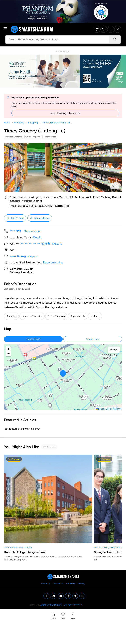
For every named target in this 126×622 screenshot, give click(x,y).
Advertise (70, 584)
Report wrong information (65, 113)
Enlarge (114, 349)
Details (37, 237)
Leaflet (101, 408)
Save (63, 618)
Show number (32, 231)
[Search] (114, 39)
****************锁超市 (35, 243)
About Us (45, 584)
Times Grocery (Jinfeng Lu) (56, 122)
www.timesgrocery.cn (24, 256)
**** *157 (15, 231)
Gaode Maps (92, 339)
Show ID (57, 243)
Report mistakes (53, 262)
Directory (19, 122)
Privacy (81, 584)
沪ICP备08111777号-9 (73, 605)
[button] (53, 615)
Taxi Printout (17, 218)
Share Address (42, 218)
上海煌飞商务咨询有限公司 (51, 605)
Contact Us (58, 584)
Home (7, 122)
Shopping (33, 122)
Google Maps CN (113, 408)
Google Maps (33, 339)
